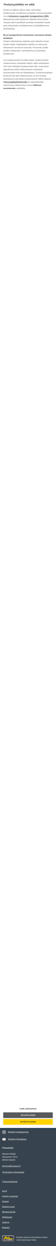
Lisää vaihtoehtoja (28, 1109)
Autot (4, 1191)
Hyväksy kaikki (28, 1122)
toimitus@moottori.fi (11, 1166)
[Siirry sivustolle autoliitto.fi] (8, 1238)
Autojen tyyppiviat (10, 1196)
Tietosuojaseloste (10, 1181)
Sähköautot (7, 1217)
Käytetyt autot (8, 1206)
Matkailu (6, 1227)
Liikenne (5, 1222)
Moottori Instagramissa (18, 1132)
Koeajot (5, 1201)
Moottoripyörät (8, 1211)
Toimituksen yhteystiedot (13, 1172)
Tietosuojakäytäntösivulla (15, 82)
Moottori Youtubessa (17, 1139)
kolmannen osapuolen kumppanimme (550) (29, 16)
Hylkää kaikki (28, 1115)
